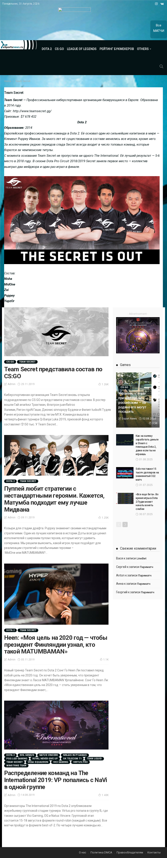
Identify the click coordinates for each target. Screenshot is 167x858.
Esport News (129, 418)
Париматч (146, 567)
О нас (82, 852)
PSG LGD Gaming (16, 758)
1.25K (105, 517)
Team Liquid (94, 758)
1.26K (105, 384)
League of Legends (82, 49)
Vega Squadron (38, 762)
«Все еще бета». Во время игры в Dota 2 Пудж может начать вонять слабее (147, 502)
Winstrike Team (16, 765)
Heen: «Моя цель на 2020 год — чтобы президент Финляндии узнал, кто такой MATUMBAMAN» (55, 644)
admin (11, 384)
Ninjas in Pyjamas (75, 755)
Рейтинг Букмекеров (117, 49)
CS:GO (59, 49)
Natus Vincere (48, 755)
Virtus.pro (80, 762)
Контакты (154, 852)
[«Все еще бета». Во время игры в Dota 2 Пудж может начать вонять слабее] (125, 498)
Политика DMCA (101, 852)
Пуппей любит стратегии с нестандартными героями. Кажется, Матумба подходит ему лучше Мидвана (54, 499)
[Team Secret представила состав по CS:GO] (56, 331)
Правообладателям (130, 852)
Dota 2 (47, 49)
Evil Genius (27, 755)
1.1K (106, 659)
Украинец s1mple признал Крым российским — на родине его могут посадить (132, 402)
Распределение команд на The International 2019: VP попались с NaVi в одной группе (55, 780)
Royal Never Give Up (45, 758)
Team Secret (27, 361)
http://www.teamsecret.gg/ (32, 111)
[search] (161, 66)
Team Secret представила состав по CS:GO (53, 373)
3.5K (154, 423)
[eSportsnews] (18, 44)
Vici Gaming (60, 762)
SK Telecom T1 (72, 758)
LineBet (141, 558)
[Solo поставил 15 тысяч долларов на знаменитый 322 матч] (125, 472)
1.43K (105, 795)
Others (143, 49)
